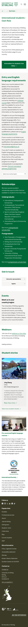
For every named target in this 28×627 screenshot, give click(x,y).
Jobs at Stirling (6, 521)
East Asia (12, 11)
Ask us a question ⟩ (7, 582)
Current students (7, 537)
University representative (13, 279)
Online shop (5, 531)
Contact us (5, 569)
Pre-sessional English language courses (12, 434)
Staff (3, 541)
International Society (9, 477)
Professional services (8, 515)
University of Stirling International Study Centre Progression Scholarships (13, 255)
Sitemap (4, 555)
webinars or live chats (19, 333)
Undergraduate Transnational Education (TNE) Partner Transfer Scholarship (14, 207)
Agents (14, 283)
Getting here (5, 524)
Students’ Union (6, 528)
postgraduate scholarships (17, 262)
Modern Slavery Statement (9, 558)
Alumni (4, 518)
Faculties (4, 512)
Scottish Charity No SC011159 (10, 561)
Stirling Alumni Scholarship (13, 242)
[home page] (3, 11)
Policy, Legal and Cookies (9, 548)
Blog (3, 534)
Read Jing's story (9, 403)
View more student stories (10, 409)
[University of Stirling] (10, 4)
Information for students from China (14, 65)
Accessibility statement (8, 552)
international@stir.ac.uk (11, 146)
